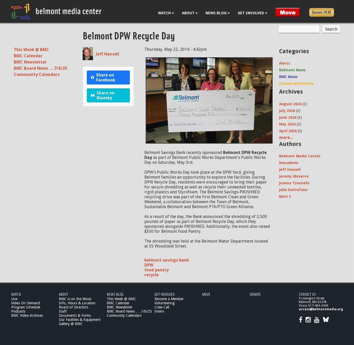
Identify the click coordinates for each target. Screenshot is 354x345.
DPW (148, 265)
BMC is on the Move (75, 299)
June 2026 (287, 117)
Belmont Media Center (300, 156)
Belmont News (292, 70)
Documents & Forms (75, 315)
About (63, 294)
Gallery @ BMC (71, 324)
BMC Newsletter (30, 62)
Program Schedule (25, 307)
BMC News (288, 77)
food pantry (156, 269)
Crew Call (161, 307)
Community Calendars (37, 74)
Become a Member (169, 299)
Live (14, 299)
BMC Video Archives (27, 315)
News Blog (115, 294)
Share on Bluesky (106, 95)
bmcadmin (288, 163)
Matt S (285, 196)
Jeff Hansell (107, 54)
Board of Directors (73, 307)
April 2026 (288, 131)
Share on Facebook (105, 77)
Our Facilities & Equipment (80, 320)
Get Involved (164, 294)
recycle (151, 274)
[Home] (56, 11)
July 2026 (287, 111)
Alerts (284, 63)
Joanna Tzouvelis (294, 183)
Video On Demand (25, 303)
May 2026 (287, 124)
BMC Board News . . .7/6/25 (40, 68)
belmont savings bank (166, 260)
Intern (159, 311)
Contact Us (307, 294)
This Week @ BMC (31, 49)
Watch (16, 294)
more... (286, 137)
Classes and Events (296, 83)
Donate (255, 294)
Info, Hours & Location (77, 303)
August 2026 (290, 104)
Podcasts (18, 311)
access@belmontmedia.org (321, 309)
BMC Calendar (28, 55)
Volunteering (164, 303)
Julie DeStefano (293, 190)
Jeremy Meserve (294, 176)
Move (206, 294)
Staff (63, 311)
